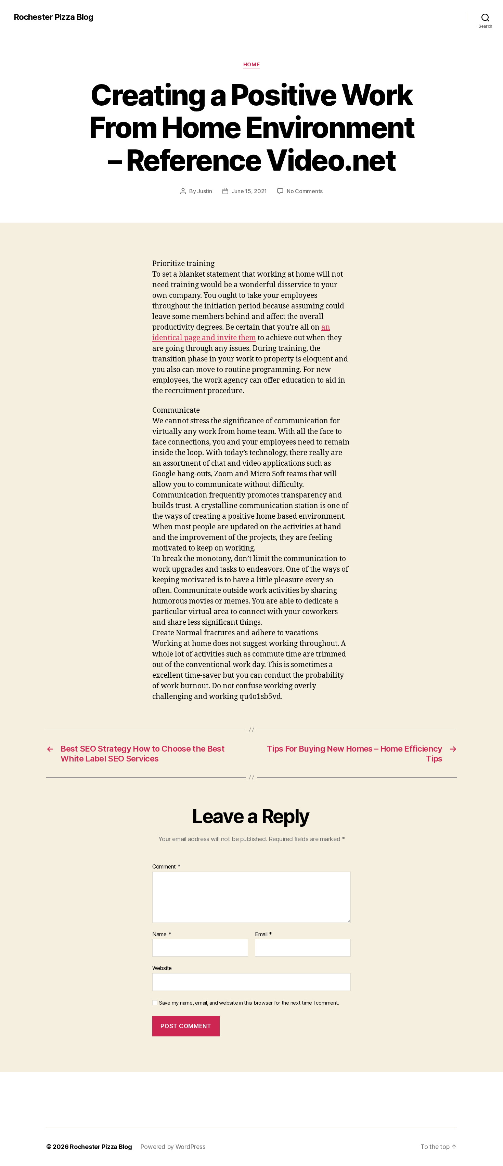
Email (263, 934)
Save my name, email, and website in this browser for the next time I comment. (249, 1003)
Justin (204, 191)
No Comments (305, 191)
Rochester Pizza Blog (53, 17)
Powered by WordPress (173, 1146)
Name (161, 934)
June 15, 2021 (249, 191)
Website (162, 968)
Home (251, 65)
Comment (166, 867)
